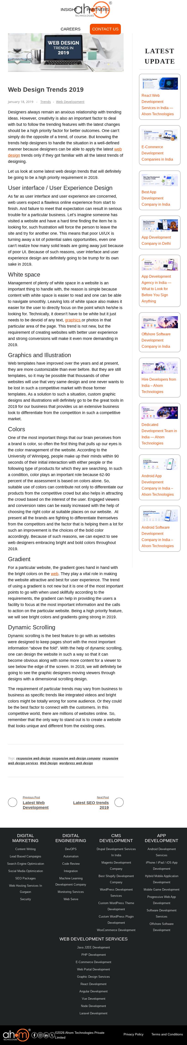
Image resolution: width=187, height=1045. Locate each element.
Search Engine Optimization (25, 863)
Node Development (93, 1006)
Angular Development (93, 991)
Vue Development (93, 998)
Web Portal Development (93, 969)
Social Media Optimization (25, 871)
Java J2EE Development (93, 947)
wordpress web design (76, 763)
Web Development (70, 102)
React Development (93, 984)
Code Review (71, 863)
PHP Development (93, 954)
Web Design (48, 763)
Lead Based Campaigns (25, 856)
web (54, 573)
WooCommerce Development (116, 930)
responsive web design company (76, 758)
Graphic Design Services (93, 976)
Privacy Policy (133, 1034)
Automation (70, 856)
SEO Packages (25, 878)
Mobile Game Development (161, 889)
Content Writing (25, 849)
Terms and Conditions (167, 1034)
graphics (73, 320)
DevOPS (71, 849)
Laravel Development (93, 1013)
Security (25, 899)
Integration (71, 871)
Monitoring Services (71, 892)
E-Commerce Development (93, 962)
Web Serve (71, 899)
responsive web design (33, 758)
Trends (45, 102)
